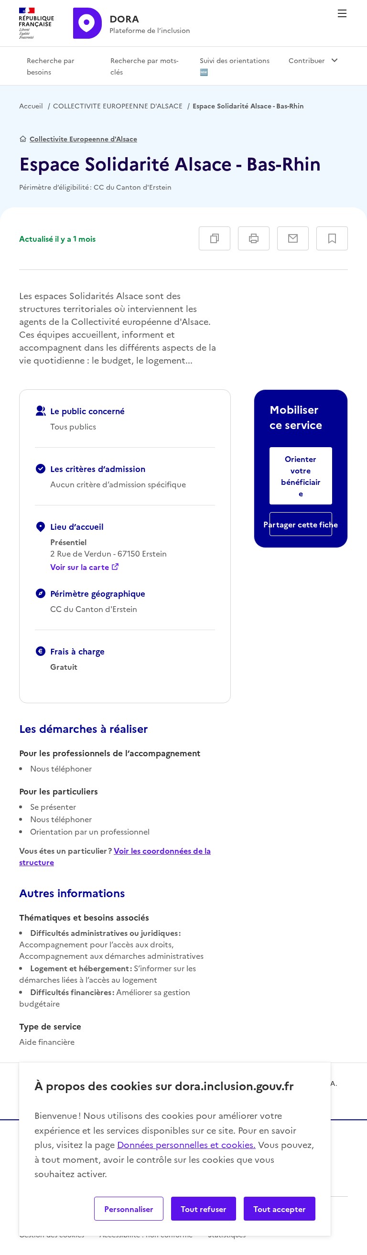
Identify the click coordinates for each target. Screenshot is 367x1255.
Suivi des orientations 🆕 (235, 65)
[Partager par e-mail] (293, 238)
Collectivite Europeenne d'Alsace (83, 138)
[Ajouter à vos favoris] (332, 238)
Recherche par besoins (51, 65)
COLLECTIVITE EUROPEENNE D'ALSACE (118, 105)
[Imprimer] (254, 238)
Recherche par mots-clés (144, 65)
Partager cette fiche (301, 524)
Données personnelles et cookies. (186, 1144)
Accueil (31, 105)
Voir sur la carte (79, 566)
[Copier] (214, 238)
